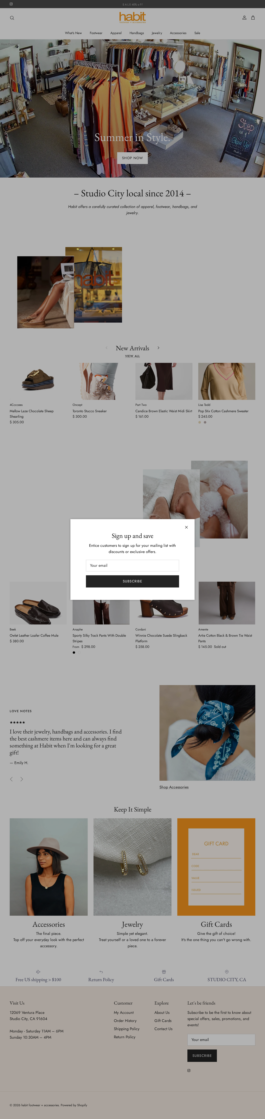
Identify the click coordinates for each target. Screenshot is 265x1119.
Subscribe (132, 581)
